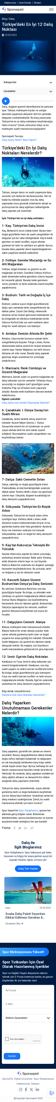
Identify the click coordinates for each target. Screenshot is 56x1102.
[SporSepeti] (12, 9)
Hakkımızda (10, 3)
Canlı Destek (25, 3)
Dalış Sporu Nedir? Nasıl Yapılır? (19, 139)
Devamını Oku (13, 923)
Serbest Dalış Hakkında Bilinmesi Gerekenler (21, 915)
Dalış (11, 18)
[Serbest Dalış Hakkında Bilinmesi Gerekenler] (28, 890)
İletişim (37, 3)
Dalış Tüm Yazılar (28, 868)
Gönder (12, 1056)
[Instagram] (20, 1089)
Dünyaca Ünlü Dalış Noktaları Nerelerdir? (23, 694)
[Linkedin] (25, 828)
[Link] (32, 828)
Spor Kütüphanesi (28, 810)
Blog (4, 18)
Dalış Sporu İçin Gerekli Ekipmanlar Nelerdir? (26, 402)
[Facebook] (14, 828)
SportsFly (7, 1078)
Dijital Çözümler (23, 1078)
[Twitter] (19, 828)
